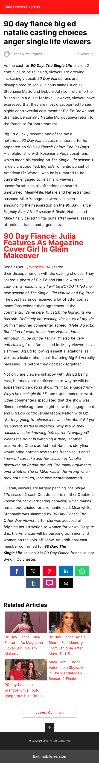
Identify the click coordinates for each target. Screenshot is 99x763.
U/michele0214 (37, 267)
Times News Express (22, 7)
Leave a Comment (50, 712)
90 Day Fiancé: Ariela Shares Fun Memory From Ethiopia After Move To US (67, 645)
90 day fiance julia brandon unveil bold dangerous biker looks (24, 690)
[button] (17, 571)
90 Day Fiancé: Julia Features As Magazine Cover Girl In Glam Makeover (43, 246)
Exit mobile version (49, 756)
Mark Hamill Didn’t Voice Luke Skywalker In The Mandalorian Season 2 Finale (68, 670)
